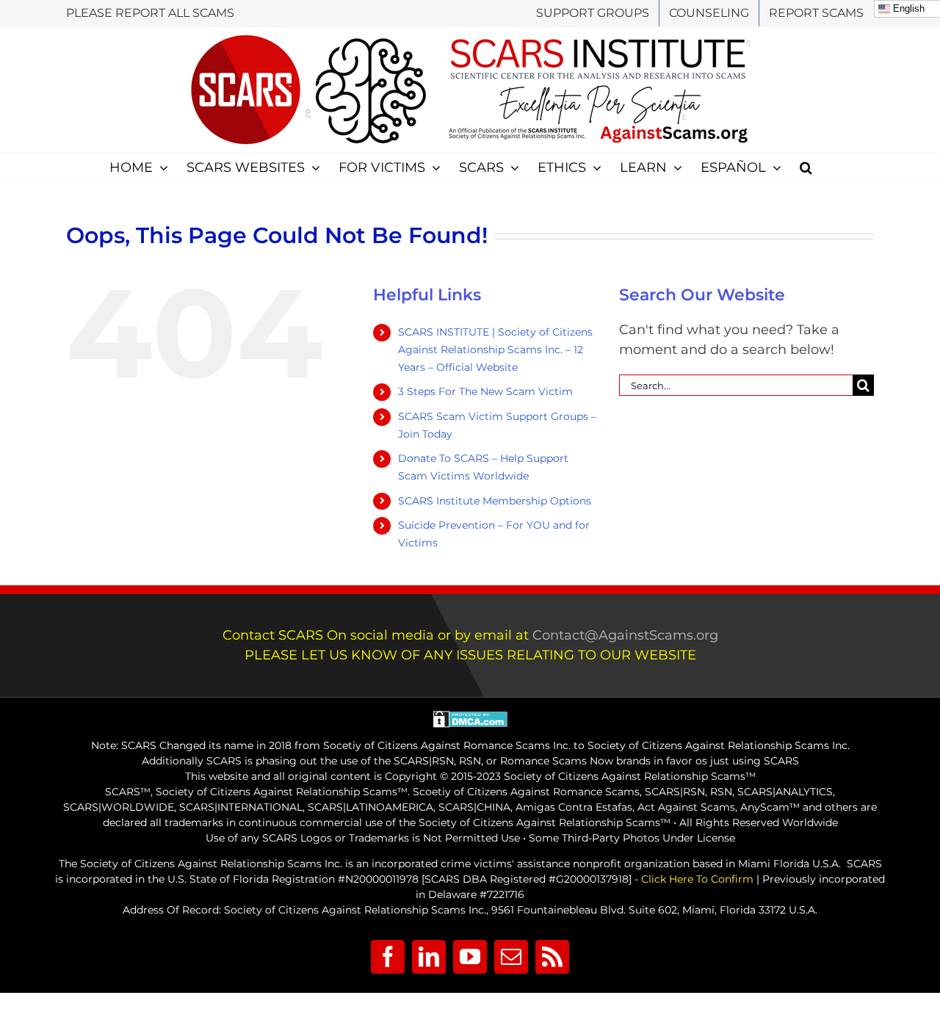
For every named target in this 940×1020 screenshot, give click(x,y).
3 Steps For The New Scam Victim (485, 391)
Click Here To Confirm (697, 879)
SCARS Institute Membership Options (494, 500)
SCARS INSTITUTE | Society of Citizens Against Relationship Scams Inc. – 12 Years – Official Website (495, 349)
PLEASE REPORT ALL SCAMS (150, 13)
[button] (806, 167)
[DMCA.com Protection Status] (470, 718)
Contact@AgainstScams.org (625, 635)
